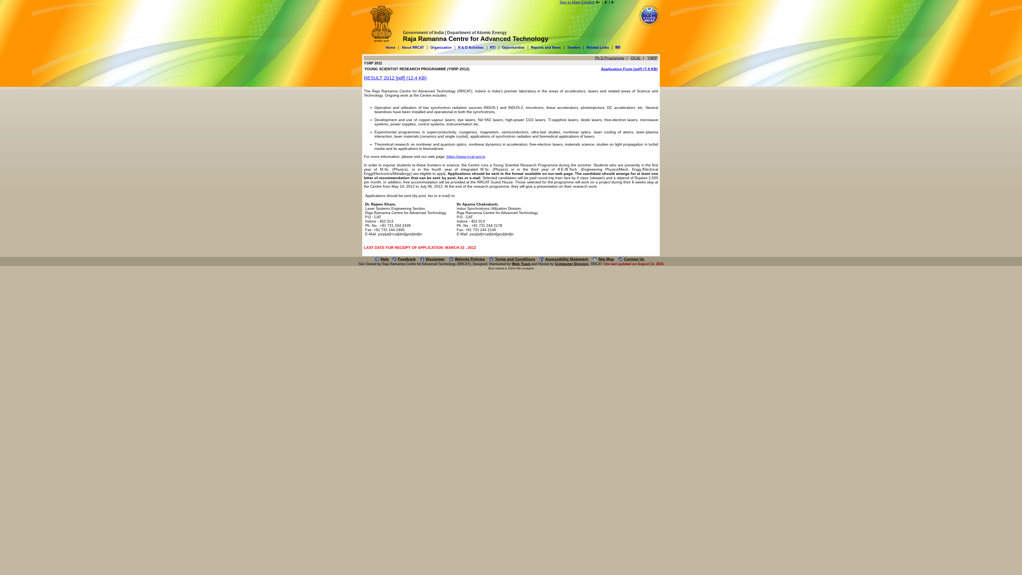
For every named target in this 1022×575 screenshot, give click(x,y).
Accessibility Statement (566, 259)
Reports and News (546, 48)
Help (385, 259)
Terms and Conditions (515, 259)
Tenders (573, 48)
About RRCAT (413, 48)
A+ (598, 2)
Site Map (606, 259)
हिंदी (617, 48)
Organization (441, 48)
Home (390, 48)
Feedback (407, 259)
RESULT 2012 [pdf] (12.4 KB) (395, 78)
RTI (493, 48)
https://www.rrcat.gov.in (465, 156)
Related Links (598, 48)
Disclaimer (435, 259)
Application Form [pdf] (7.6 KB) (629, 69)
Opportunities (513, 48)
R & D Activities (471, 48)
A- (613, 2)
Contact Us (634, 259)
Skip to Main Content (577, 2)
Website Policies (470, 259)
